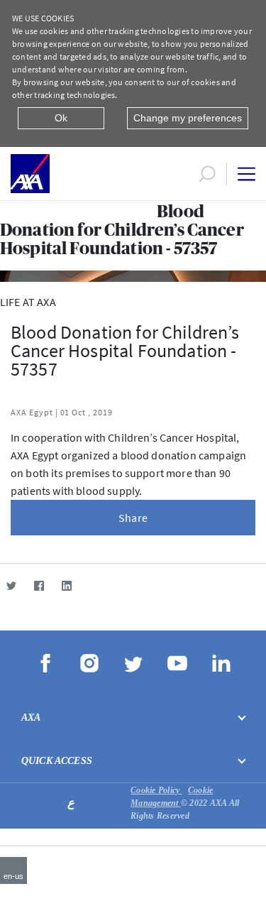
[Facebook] (39, 585)
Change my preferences (187, 118)
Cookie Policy (156, 790)
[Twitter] (11, 585)
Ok (61, 118)
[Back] (5, 213)
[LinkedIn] (66, 585)
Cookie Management (172, 796)
